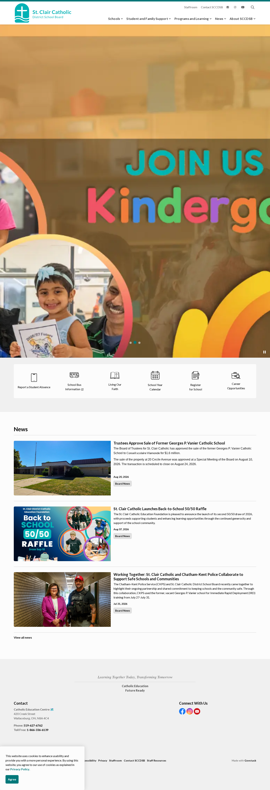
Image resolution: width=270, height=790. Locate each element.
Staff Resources (156, 760)
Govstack (250, 760)
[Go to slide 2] (135, 342)
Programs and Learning (191, 19)
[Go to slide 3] (139, 343)
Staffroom (190, 7)
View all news (23, 637)
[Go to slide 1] (130, 343)
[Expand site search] (252, 7)
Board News (122, 483)
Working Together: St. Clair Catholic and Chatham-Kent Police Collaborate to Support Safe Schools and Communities (178, 576)
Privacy (102, 760)
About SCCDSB (241, 19)
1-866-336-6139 (37, 729)
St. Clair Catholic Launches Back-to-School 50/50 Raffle (160, 508)
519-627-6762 (33, 725)
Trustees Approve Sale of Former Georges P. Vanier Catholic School (169, 443)
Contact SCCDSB (212, 7)
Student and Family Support (147, 19)
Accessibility (88, 760)
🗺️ (52, 709)
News (219, 19)
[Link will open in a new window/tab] (228, 7)
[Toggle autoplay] (264, 352)
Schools (114, 19)
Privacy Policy (19, 769)
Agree (12, 779)
